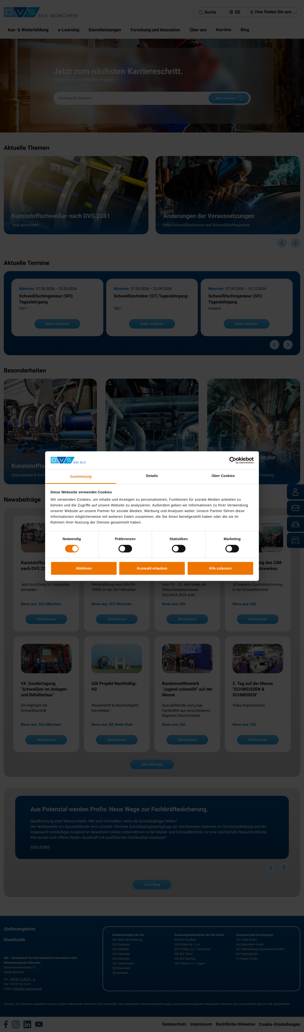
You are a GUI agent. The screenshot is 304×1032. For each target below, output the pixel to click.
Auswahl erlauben (152, 568)
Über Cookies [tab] (223, 476)
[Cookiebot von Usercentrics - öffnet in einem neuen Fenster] (233, 460)
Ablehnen (84, 568)
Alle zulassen (220, 568)
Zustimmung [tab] (81, 477)
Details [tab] (152, 476)
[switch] (125, 548)
